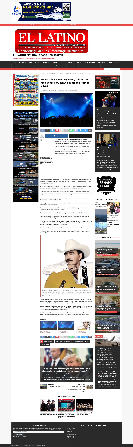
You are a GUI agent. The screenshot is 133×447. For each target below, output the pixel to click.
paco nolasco (45, 344)
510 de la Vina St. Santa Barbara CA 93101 (71, 430)
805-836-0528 (70, 433)
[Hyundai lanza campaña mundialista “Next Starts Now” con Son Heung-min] (107, 305)
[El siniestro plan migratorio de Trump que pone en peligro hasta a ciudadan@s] (101, 205)
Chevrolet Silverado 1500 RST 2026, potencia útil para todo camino (106, 270)
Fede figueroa (68, 341)
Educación (78, 62)
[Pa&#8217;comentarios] (84, 325)
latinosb (52, 90)
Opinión (62, 66)
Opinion (70, 62)
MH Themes (42, 445)
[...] (103, 127)
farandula (59, 341)
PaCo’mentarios (44, 331)
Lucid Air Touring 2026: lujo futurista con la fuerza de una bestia (106, 251)
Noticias (21, 62)
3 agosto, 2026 (101, 254)
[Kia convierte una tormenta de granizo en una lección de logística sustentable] (107, 324)
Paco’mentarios (62, 331)
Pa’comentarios (80, 331)
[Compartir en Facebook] (42, 130)
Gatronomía (53, 66)
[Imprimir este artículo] (66, 130)
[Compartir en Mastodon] (76, 130)
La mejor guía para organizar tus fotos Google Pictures (57, 374)
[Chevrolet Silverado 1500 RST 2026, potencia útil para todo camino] (107, 267)
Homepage (105, 66)
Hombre (110, 62)
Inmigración (45, 62)
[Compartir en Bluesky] (85, 130)
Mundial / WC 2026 (34, 62)
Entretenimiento (90, 62)
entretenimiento (48, 341)
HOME (14, 62)
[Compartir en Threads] (90, 130)
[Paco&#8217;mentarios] (66, 325)
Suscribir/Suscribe (19, 434)
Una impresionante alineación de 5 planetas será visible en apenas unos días (63, 377)
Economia (36, 66)
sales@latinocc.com (72, 434)
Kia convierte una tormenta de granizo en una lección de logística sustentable (106, 327)
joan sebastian (78, 341)
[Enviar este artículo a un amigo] (61, 130)
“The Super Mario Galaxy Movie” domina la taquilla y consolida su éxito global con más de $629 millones (107, 381)
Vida (81, 66)
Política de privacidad (92, 66)
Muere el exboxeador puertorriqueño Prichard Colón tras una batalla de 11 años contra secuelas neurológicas (107, 114)
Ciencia (26, 66)
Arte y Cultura (72, 66)
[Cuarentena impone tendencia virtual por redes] (48, 405)
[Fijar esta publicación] (57, 130)
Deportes (55, 62)
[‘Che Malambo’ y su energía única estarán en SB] (84, 405)
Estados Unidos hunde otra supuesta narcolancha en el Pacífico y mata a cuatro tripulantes (66, 379)
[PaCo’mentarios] (48, 325)
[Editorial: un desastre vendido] (113, 225)
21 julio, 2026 (101, 293)
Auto (62, 62)
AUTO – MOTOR (107, 237)
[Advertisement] (66, 176)
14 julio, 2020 (45, 90)
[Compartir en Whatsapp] (71, 130)
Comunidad (16, 66)
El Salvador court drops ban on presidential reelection (57, 375)
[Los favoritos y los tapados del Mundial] (103, 82)
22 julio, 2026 (101, 274)
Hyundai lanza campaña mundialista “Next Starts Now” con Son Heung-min (106, 308)
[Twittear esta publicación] (47, 130)
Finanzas (44, 66)
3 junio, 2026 (100, 330)
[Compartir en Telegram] (80, 130)
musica (87, 341)
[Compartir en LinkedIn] (52, 130)
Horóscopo (101, 62)
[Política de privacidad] (120, 25)
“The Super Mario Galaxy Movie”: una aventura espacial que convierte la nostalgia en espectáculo (107, 377)
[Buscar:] (112, 69)
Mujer (117, 62)
